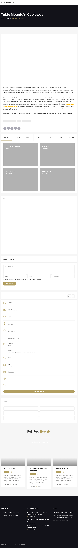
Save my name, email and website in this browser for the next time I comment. (23, 279)
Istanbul (66, 484)
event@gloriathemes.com (14, 366)
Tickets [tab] (28, 137)
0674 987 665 (11, 359)
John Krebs (10, 338)
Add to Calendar (39, 391)
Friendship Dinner (62, 468)
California (14, 484)
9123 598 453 (11, 372)
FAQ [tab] (61, 137)
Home (2, 18)
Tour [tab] (50, 137)
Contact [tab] (71, 137)
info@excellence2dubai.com (10, 515)
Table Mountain (11, 331)
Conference (12, 120)
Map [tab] (39, 137)
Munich (39, 486)
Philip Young (16, 338)
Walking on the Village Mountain (38, 469)
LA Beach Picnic (9, 468)
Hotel (24, 120)
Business (6, 120)
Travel (9, 345)
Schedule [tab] (17, 137)
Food (6, 472)
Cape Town (10, 324)
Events (7, 18)
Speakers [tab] (6, 137)
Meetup (28, 120)
